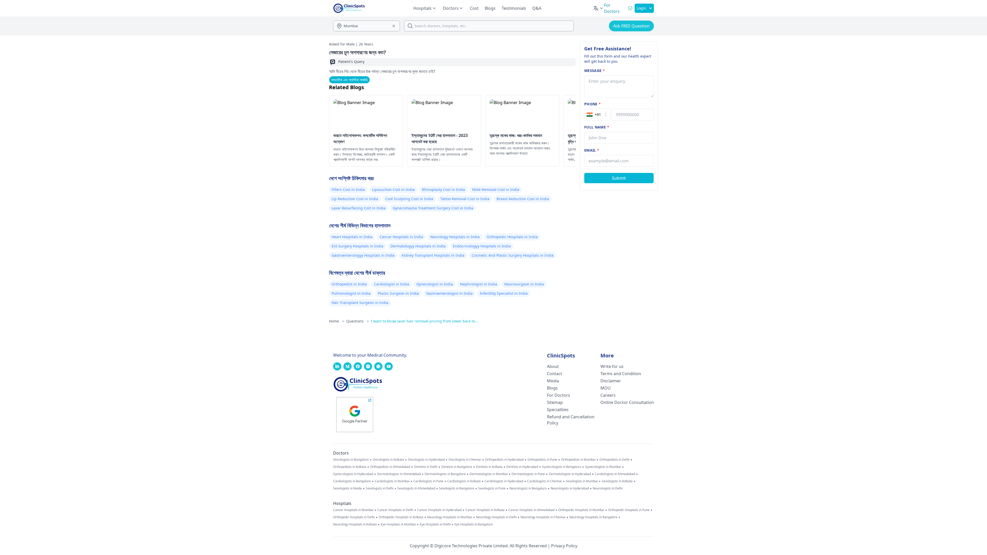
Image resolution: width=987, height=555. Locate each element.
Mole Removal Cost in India (495, 189)
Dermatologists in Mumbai (489, 474)
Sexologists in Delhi (380, 488)
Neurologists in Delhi (608, 488)
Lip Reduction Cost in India (355, 198)
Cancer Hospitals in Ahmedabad (531, 510)
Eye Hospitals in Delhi (435, 524)
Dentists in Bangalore (456, 467)
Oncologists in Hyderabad (426, 460)
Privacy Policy (564, 546)
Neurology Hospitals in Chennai (542, 517)
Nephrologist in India (478, 284)
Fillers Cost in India (348, 189)
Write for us (612, 366)
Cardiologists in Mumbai (392, 481)
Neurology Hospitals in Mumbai (449, 517)
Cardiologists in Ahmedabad (615, 474)
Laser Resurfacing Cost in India (359, 208)
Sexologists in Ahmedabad (416, 488)
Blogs (490, 8)
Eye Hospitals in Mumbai (398, 524)
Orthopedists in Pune (542, 460)
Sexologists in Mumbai (582, 481)
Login (641, 8)
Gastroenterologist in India (449, 293)
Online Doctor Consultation (627, 402)
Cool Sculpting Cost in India (409, 198)
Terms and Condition (620, 373)
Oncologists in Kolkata (388, 460)
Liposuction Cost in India (393, 189)
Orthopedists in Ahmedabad (390, 467)
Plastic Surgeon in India (398, 293)
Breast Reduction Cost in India (523, 198)
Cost (474, 8)
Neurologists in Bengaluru (528, 488)
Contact (554, 373)
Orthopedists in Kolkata (349, 467)
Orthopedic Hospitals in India (512, 236)
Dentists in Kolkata (489, 467)
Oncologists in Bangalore (351, 460)
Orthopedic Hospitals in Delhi (354, 517)
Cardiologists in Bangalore (352, 481)
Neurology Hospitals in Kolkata (355, 524)
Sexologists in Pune (492, 488)
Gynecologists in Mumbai (603, 467)
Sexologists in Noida (347, 488)
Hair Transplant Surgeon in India (360, 302)
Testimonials (514, 8)
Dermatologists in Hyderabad (570, 474)
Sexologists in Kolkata (617, 481)
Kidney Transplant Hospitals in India (433, 255)
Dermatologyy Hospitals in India (418, 246)
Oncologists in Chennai (465, 460)
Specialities (558, 409)
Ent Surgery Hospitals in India (357, 246)
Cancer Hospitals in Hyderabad (439, 510)
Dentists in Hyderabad (522, 467)
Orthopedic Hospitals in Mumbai (581, 510)
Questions (357, 321)
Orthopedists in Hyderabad (504, 460)
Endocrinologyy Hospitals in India (482, 246)
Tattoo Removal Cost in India (464, 198)
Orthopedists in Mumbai (578, 460)
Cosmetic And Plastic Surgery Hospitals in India (512, 255)
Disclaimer (610, 381)
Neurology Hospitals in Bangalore (593, 517)
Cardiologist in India (391, 284)
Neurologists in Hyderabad (570, 488)
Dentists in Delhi (425, 467)
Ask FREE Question (631, 26)
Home (336, 321)
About (553, 366)
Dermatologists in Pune (528, 474)
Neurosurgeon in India (524, 284)
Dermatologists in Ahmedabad (399, 474)
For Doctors (558, 395)
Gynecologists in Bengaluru (561, 467)
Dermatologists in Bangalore (445, 474)
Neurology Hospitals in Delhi (496, 517)
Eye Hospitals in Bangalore (473, 524)
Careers (608, 395)
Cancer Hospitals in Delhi (395, 510)
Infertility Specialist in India (504, 293)
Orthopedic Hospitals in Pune (629, 510)
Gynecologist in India (434, 284)
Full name (596, 127)
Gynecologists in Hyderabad (353, 474)
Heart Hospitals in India (352, 236)
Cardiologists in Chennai (544, 481)
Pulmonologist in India (351, 293)
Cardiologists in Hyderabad (504, 481)
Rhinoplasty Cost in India (443, 189)
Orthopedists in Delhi (614, 460)
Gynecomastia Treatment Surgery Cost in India (433, 208)
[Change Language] (598, 8)
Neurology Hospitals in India (455, 236)
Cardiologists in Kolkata (464, 481)
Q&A (536, 8)
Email (591, 150)
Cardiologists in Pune (428, 481)
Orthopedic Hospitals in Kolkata (401, 517)
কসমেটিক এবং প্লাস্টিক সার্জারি (349, 79)
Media (553, 381)
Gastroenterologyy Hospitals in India (363, 255)
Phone (592, 103)
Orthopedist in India (349, 284)
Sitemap (555, 402)
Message (594, 70)
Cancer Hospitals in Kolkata (485, 510)
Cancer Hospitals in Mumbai (353, 510)
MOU (605, 388)
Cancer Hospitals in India (401, 236)
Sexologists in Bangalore (456, 488)
